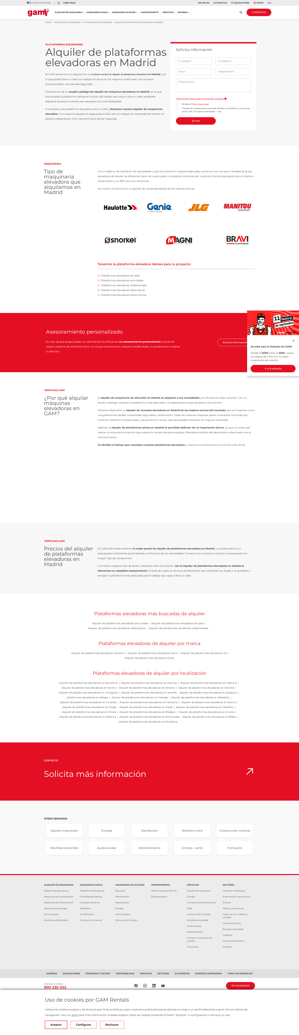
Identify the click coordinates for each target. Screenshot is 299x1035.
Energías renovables (233, 929)
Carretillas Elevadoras (91, 896)
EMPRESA (182, 12)
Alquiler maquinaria (64, 830)
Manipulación (122, 902)
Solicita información (235, 342)
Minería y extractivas (233, 908)
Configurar (83, 1024)
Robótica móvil (192, 830)
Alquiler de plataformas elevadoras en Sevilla (88, 687)
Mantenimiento (149, 848)
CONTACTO (259, 12)
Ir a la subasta (273, 368)
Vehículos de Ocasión (126, 920)
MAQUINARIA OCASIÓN (123, 12)
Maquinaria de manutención (58, 902)
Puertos (227, 902)
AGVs (189, 908)
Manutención (122, 896)
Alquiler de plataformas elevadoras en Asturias (149, 682)
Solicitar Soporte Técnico (164, 890)
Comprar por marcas (91, 920)
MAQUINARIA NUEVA (97, 12)
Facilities (227, 947)
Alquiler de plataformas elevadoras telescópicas (117, 628)
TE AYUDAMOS (240, 985)
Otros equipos (51, 914)
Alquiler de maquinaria (199, 890)
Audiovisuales (106, 848)
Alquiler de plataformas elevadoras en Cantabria (149, 702)
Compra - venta (192, 848)
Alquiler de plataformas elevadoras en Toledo (89, 707)
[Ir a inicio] (38, 12)
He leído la (195, 104)
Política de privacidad (200, 104)
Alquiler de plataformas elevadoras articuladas (120, 623)
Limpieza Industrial (89, 902)
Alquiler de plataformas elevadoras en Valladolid (200, 697)
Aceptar (56, 1024)
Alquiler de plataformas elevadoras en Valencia (208, 682)
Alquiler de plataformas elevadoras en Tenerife (149, 692)
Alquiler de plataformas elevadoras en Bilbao (209, 716)
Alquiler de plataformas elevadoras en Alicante (206, 687)
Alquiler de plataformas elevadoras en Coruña (206, 712)
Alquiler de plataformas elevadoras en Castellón (204, 707)
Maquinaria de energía (55, 908)
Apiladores (85, 908)
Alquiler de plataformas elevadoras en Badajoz (147, 712)
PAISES (260, 3)
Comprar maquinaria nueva (201, 902)
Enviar (196, 120)
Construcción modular (234, 830)
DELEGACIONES (242, 3)
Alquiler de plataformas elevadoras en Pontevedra (149, 716)
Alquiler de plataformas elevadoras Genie (152, 653)
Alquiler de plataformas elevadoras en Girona (89, 712)
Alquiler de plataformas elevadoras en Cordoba (88, 702)
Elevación (120, 890)
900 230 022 (203, 3)
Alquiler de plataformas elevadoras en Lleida (146, 707)
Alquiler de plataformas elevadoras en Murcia (208, 702)
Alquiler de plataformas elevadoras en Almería (147, 687)
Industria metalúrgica (234, 890)
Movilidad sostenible (64, 848)
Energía (106, 830)
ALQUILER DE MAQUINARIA (68, 12)
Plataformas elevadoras (56, 890)
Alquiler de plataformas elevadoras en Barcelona (88, 682)
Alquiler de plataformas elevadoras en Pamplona (148, 721)
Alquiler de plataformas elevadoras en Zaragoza (208, 692)
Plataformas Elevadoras (92, 890)
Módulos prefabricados (56, 920)
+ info (218, 111)
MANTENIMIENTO (149, 12)
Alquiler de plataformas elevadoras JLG (204, 653)
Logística (227, 935)
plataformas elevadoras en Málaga (87, 697)
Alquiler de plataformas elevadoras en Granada (139, 697)
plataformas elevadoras (135, 74)
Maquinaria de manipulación (59, 896)
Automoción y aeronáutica (237, 896)
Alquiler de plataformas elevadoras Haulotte (97, 653)
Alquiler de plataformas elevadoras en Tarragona (88, 692)
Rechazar (112, 1024)
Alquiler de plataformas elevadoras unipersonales (178, 628)
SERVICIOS (168, 12)
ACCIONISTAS (220, 3)
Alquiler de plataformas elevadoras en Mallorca (87, 716)
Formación (234, 848)
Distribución (149, 830)
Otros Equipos (122, 914)
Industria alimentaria (233, 941)
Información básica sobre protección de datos (200, 98)
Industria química (232, 923)
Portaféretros (87, 914)
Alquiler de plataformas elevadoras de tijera (177, 623)
